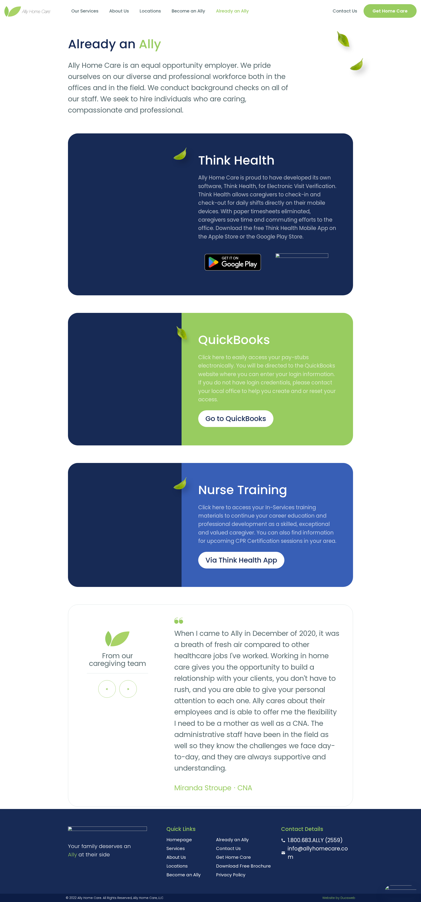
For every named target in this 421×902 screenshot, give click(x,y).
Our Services (84, 11)
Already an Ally (232, 11)
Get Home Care (390, 11)
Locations (150, 11)
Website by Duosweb (338, 898)
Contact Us (345, 11)
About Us (119, 11)
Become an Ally (188, 11)
